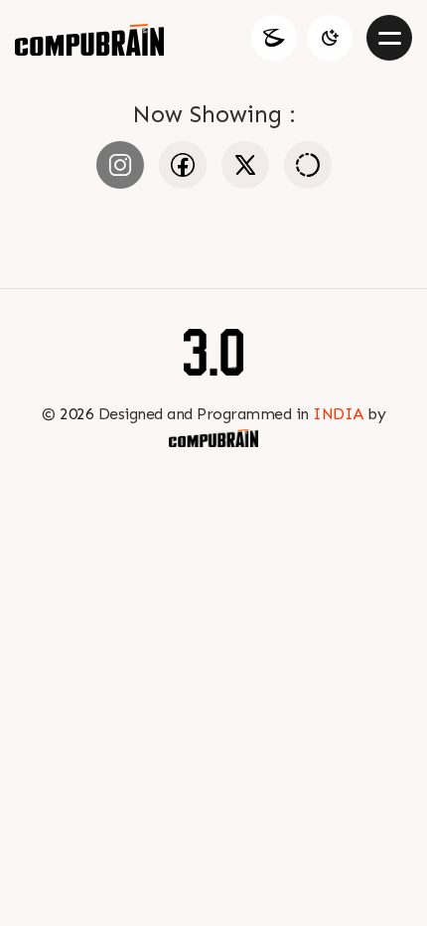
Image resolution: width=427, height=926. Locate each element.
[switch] (330, 38)
